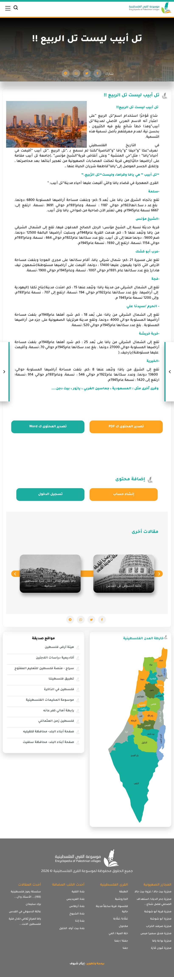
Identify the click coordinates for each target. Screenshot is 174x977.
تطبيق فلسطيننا (61, 679)
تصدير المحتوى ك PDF (126, 427)
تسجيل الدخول (50, 494)
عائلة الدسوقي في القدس (25, 911)
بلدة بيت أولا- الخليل (71, 928)
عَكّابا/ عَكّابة (120, 919)
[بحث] (16, 9)
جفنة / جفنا (121, 941)
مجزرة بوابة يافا (161, 941)
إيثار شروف (77, 963)
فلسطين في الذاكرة (59, 689)
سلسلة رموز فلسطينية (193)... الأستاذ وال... (26, 894)
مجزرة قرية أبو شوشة (157, 911)
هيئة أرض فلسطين (59, 647)
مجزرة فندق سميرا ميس (155, 933)
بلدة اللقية (78, 891)
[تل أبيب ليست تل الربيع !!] (97, 73)
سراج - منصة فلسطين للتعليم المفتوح (44, 668)
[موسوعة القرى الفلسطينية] (150, 8)
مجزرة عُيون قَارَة (161, 948)
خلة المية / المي (118, 933)
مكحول (123, 926)
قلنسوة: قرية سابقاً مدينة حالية (112, 909)
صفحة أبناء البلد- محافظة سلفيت (48, 742)
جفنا (125, 948)
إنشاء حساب (123, 494)
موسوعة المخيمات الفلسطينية (50, 700)
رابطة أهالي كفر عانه (58, 711)
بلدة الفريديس (75, 899)
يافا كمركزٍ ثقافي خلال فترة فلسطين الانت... (25, 922)
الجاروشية (121, 899)
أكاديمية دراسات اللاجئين (55, 658)
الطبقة (123, 891)
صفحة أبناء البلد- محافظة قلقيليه (48, 732)
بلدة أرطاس (76, 906)
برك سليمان (33, 904)
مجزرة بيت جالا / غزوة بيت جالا (153, 891)
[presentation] (159, 573)
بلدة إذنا (79, 921)
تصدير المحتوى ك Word (48, 427)
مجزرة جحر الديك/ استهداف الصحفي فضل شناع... (154, 902)
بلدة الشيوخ (76, 914)
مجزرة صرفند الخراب (158, 926)
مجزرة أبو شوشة (160, 919)
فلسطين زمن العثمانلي (56, 721)
